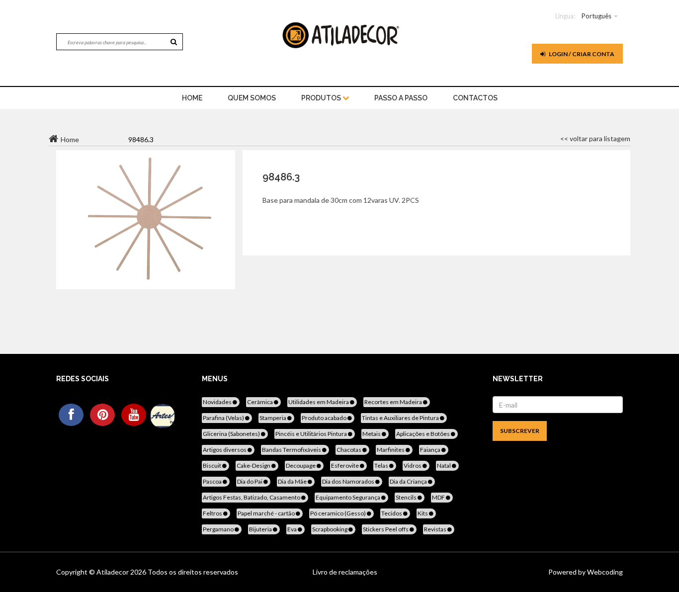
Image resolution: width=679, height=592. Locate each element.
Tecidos (392, 513)
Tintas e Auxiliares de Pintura (401, 418)
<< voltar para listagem (595, 138)
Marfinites (391, 449)
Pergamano (219, 529)
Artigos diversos (225, 449)
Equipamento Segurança (348, 497)
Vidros (413, 465)
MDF (439, 497)
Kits (423, 513)
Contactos (475, 98)
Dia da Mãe (293, 481)
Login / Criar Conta (581, 54)
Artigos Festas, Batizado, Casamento (252, 497)
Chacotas (349, 449)
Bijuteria (261, 529)
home (192, 98)
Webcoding (604, 572)
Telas (381, 465)
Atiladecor (113, 572)
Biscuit (212, 465)
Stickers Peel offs (386, 529)
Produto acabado (324, 418)
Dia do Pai (250, 481)
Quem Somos (252, 98)
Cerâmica (260, 402)
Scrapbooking (330, 529)
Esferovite (345, 465)
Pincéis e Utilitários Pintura (311, 433)
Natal (444, 465)
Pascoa (213, 481)
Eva (292, 529)
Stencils (407, 497)
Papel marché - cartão (267, 513)
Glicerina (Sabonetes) (232, 433)
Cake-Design (254, 465)
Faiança (430, 449)
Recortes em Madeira (393, 402)
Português (596, 16)
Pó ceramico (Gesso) (338, 513)
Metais (372, 433)
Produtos (321, 98)
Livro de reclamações (345, 572)
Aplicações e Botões (423, 433)
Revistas (435, 529)
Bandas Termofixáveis (292, 449)
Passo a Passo (400, 98)
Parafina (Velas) (224, 418)
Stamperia (273, 418)
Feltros (213, 513)
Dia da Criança (409, 481)
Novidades (218, 402)
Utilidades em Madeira (319, 402)
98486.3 (281, 177)
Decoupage (301, 465)
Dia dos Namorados (348, 481)
